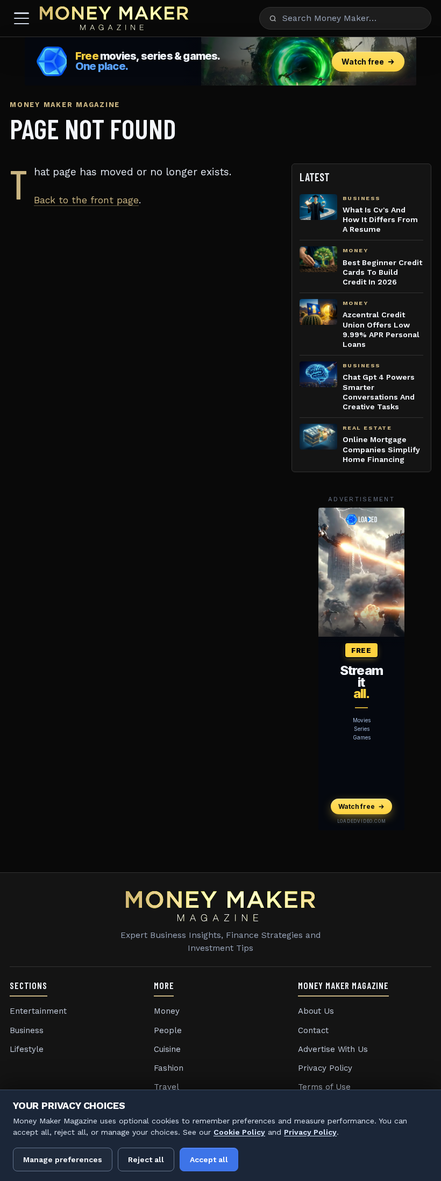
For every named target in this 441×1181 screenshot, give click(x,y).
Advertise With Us (333, 1049)
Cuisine (167, 1049)
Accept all (209, 1159)
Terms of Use (324, 1087)
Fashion (168, 1068)
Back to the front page (86, 200)
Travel (166, 1087)
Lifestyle (27, 1049)
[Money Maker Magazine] (114, 18)
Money (167, 1011)
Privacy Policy (325, 1068)
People (168, 1030)
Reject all (146, 1159)
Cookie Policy (239, 1132)
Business (27, 1030)
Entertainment (38, 1011)
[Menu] (21, 18)
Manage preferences (62, 1159)
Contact (313, 1030)
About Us (316, 1011)
